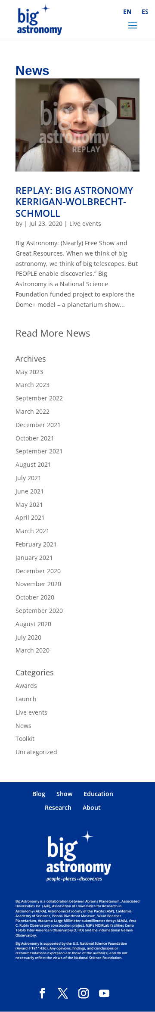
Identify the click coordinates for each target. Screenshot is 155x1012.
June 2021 (30, 491)
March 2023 (33, 385)
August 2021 (33, 464)
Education (98, 794)
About (92, 807)
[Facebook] (42, 993)
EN (127, 11)
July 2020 (28, 637)
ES (145, 11)
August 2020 (33, 624)
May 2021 (29, 504)
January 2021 (34, 557)
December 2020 (38, 571)
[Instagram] (83, 993)
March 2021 (33, 531)
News (23, 726)
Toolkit (25, 738)
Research (58, 807)
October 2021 (35, 438)
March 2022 (33, 411)
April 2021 (30, 517)
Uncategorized (36, 752)
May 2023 (29, 372)
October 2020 (35, 597)
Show (64, 794)
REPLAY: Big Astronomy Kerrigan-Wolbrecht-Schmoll (74, 201)
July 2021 (28, 478)
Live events (85, 223)
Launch (26, 699)
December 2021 (38, 425)
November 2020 (38, 584)
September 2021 (39, 451)
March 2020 (33, 650)
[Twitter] (63, 993)
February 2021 (36, 544)
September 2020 (39, 610)
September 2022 (39, 398)
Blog (38, 794)
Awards (26, 685)
